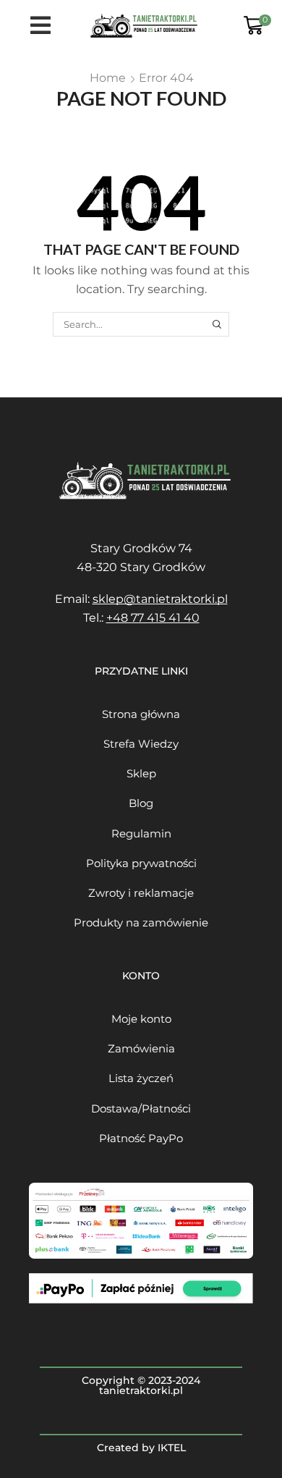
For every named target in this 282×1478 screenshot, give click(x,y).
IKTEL (172, 1447)
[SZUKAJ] (217, 324)
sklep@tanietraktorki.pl (160, 599)
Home (108, 78)
